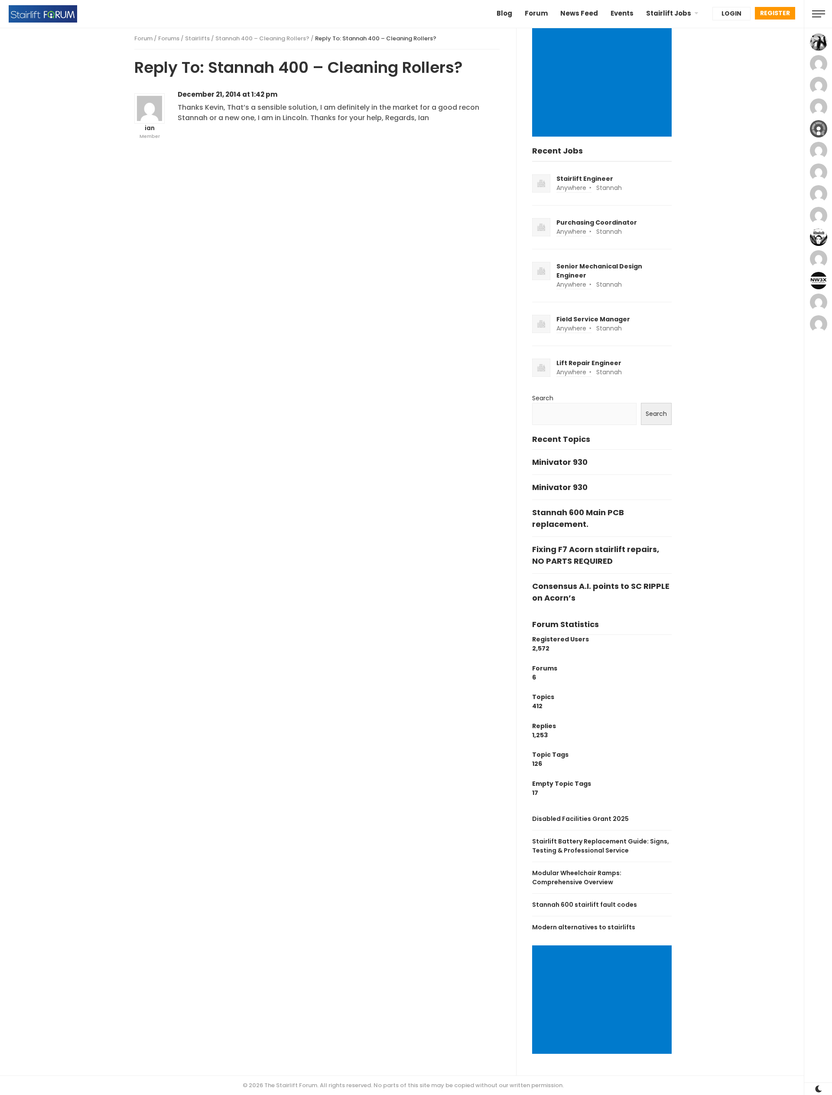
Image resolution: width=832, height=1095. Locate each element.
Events (622, 13)
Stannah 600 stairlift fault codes (584, 904)
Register (775, 13)
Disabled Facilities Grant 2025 (580, 818)
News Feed (579, 13)
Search (542, 398)
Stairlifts (197, 38)
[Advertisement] (603, 83)
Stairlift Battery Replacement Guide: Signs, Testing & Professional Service (600, 846)
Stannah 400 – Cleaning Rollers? (262, 38)
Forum (536, 13)
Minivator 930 (560, 462)
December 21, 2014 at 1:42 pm (227, 94)
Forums (168, 38)
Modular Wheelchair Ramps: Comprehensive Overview (576, 877)
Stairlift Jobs (668, 13)
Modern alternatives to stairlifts (583, 927)
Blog (504, 13)
